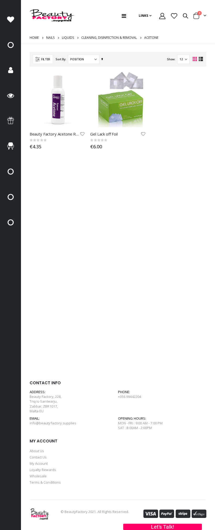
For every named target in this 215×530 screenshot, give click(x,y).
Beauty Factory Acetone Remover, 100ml (55, 134)
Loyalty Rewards (43, 469)
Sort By (60, 59)
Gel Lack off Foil (103, 134)
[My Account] (162, 16)
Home (34, 37)
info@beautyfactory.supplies (53, 423)
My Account (39, 463)
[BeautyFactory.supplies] (52, 16)
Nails (50, 37)
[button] (82, 134)
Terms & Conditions (45, 482)
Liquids (68, 37)
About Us (37, 450)
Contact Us (38, 457)
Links (143, 15)
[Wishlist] (174, 16)
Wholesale (38, 476)
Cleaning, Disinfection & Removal (109, 37)
